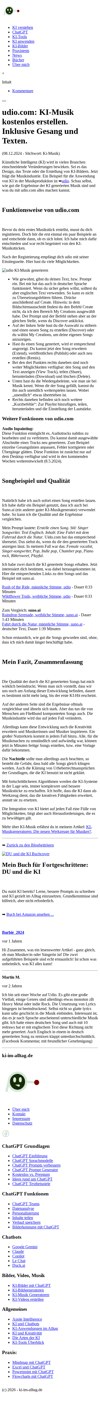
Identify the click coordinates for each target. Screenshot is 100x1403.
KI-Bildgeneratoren (28, 1290)
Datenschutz (22, 1123)
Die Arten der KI (26, 1338)
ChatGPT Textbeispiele (31, 1184)
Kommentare (22, 91)
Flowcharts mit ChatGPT (32, 1376)
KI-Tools (19, 37)
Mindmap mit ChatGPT (31, 1362)
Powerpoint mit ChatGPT (33, 1372)
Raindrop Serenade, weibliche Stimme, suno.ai (40, 615)
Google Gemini (24, 1247)
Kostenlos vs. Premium (31, 1174)
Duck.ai (18, 1265)
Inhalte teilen (22, 1218)
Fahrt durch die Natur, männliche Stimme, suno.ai (42, 624)
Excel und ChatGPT (28, 1367)
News (17, 55)
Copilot (18, 1256)
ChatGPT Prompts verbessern (36, 1165)
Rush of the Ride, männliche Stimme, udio (36, 587)
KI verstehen (22, 27)
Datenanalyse (23, 1208)
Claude (18, 1251)
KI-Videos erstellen (28, 1299)
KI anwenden (23, 41)
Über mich (20, 64)
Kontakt (18, 1114)
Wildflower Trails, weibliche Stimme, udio (36, 596)
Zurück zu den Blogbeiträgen (30, 845)
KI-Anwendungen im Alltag (35, 1328)
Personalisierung (25, 1213)
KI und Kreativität (27, 1333)
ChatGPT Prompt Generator (35, 1170)
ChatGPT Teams (25, 1204)
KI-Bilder (20, 46)
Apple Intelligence (27, 1319)
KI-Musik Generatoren (30, 1295)
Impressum (21, 1118)
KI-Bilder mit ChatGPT (31, 1285)
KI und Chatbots (25, 1324)
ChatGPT (20, 32)
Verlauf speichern (26, 1222)
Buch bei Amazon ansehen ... (30, 914)
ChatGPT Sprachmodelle (32, 1160)
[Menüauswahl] (4, 101)
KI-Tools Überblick (28, 1342)
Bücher (18, 60)
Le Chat (18, 1261)
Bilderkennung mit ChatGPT (35, 1227)
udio (65, 181)
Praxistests (20, 50)
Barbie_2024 (13, 932)
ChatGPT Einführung (29, 1156)
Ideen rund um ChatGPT (32, 1179)
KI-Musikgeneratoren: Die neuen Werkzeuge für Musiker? (47, 829)
